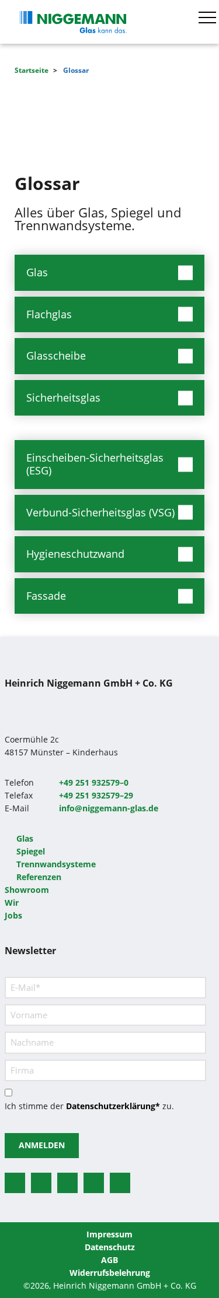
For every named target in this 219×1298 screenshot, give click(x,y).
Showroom (27, 889)
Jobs (13, 915)
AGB (109, 1259)
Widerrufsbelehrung (109, 1272)
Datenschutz (110, 1247)
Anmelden (42, 1145)
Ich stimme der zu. (89, 1105)
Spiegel (30, 851)
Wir (12, 902)
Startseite (31, 70)
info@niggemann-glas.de (108, 808)
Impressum (109, 1234)
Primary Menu (209, 17)
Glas (24, 838)
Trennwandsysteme (56, 864)
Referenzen (38, 876)
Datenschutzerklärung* (113, 1105)
